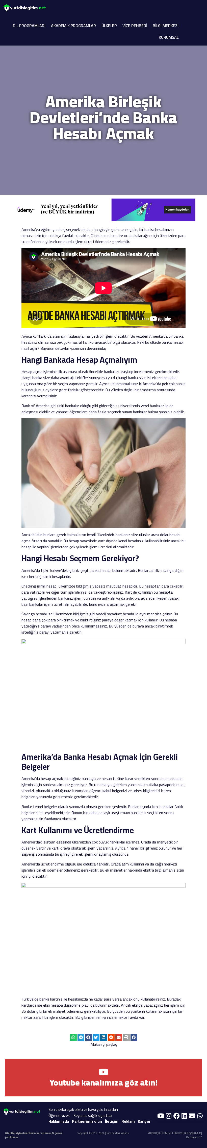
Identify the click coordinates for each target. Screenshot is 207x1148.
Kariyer (144, 1121)
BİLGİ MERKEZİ (165, 25)
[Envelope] (192, 1115)
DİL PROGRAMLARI (29, 25)
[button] (73, 1037)
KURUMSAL (168, 37)
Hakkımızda (58, 1121)
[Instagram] (168, 1115)
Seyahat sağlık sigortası (92, 1115)
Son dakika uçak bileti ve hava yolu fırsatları (83, 1109)
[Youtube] (160, 1115)
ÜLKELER (109, 25)
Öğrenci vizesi (59, 1115)
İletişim (111, 1121)
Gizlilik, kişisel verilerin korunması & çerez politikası (34, 1135)
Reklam (128, 1121)
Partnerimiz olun (87, 1121)
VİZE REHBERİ (134, 25)
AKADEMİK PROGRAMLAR (73, 25)
